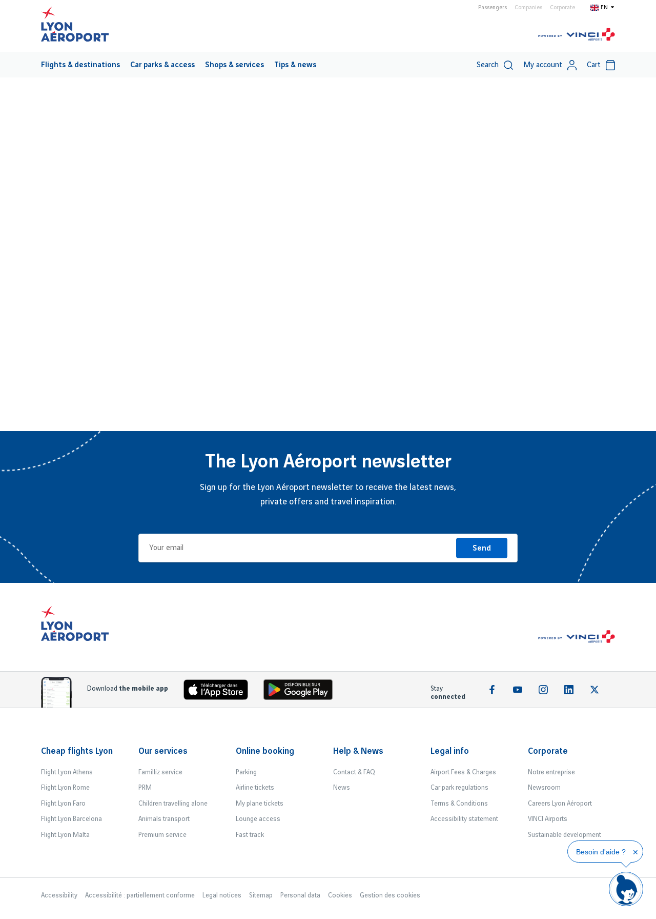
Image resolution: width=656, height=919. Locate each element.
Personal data (300, 895)
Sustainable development (564, 834)
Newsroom (544, 787)
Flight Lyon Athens (67, 772)
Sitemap (261, 895)
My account (542, 65)
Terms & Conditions (459, 803)
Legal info (449, 751)
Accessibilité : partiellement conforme (140, 895)
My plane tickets (259, 803)
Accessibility (59, 895)
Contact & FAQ (354, 772)
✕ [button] (635, 852)
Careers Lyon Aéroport (560, 803)
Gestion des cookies (390, 895)
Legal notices (221, 895)
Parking (246, 772)
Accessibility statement (464, 819)
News (341, 787)
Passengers (492, 8)
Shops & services (234, 65)
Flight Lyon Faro (63, 803)
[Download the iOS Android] (301, 692)
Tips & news (295, 65)
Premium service (162, 834)
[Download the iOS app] (219, 692)
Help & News (358, 751)
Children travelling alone (173, 803)
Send (482, 548)
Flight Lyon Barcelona (71, 819)
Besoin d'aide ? (601, 852)
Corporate (562, 8)
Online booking (265, 751)
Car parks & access (162, 65)
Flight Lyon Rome (65, 787)
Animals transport (164, 819)
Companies (528, 8)
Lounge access (258, 819)
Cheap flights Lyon (77, 751)
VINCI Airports (547, 819)
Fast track (250, 834)
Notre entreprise (551, 772)
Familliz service (160, 772)
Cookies (340, 895)
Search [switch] (488, 65)
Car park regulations (459, 787)
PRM (145, 787)
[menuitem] (80, 64)
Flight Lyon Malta (65, 834)
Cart (594, 65)
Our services (163, 751)
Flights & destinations (80, 65)
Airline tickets (255, 787)
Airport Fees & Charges (463, 772)
